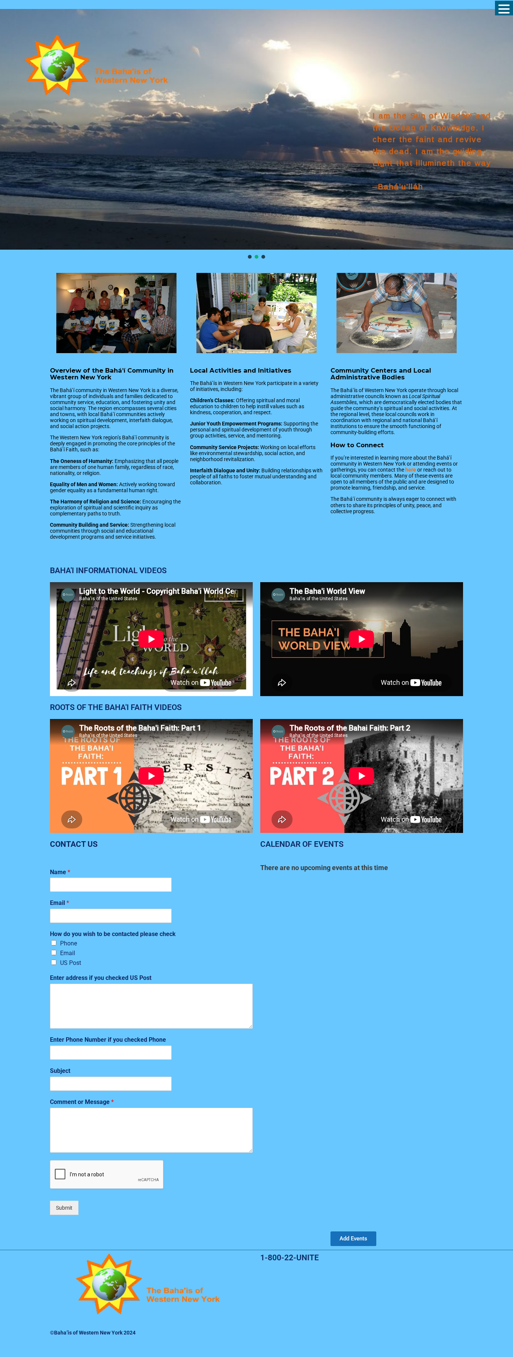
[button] (250, 257)
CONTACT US (74, 844)
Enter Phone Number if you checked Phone (108, 1039)
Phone (68, 943)
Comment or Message (82, 1101)
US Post (70, 962)
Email (59, 902)
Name (60, 872)
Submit (64, 1208)
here (411, 470)
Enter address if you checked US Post (100, 977)
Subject (60, 1070)
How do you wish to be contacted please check (113, 934)
